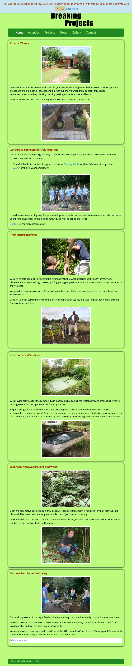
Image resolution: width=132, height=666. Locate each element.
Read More (72, 8)
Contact (91, 32)
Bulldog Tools (71, 164)
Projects (49, 32)
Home (19, 32)
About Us (34, 32)
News (63, 32)
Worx (16, 167)
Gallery (76, 32)
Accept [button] (60, 9)
